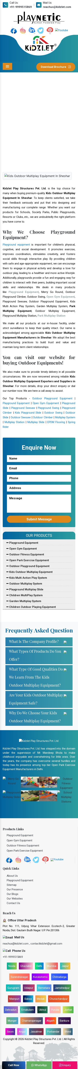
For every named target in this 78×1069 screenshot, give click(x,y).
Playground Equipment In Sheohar (43, 136)
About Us (12, 875)
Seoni (10, 1031)
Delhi (39, 966)
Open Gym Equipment (46, 403)
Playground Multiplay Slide (26, 589)
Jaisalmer (36, 1031)
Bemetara (44, 988)
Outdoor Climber (43, 417)
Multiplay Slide (35, 422)
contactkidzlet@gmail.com (46, 943)
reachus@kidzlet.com (57, 7)
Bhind (68, 1031)
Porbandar (53, 1031)
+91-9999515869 (21, 7)
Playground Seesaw (23, 408)
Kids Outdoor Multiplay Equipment (31, 572)
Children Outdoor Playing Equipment (32, 607)
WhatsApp (40, 1065)
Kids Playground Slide (28, 412)
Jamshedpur (62, 988)
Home (15, 136)
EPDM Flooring (56, 422)
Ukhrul (42, 1009)
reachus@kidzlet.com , (16, 943)
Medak (41, 998)
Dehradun (11, 1009)
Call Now (13, 1065)
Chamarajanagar (31, 1020)
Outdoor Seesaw (21, 417)
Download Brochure (54, 67)
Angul (22, 1031)
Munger (12, 1020)
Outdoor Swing (53, 412)
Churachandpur (59, 998)
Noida (11, 966)
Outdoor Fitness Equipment (26, 554)
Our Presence (15, 889)
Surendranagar (19, 977)
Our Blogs (12, 894)
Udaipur (28, 988)
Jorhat (68, 1009)
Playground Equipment (16, 403)
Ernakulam (27, 1009)
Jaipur (65, 966)
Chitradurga (59, 977)
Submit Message (39, 519)
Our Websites (15, 898)
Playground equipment (16, 244)
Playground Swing (48, 408)
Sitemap (12, 885)
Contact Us (13, 903)
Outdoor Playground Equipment (52, 398)
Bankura (64, 1020)
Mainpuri (14, 998)
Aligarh (50, 1020)
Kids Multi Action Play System (28, 577)
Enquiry (66, 1065)
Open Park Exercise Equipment (29, 560)
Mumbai (51, 966)
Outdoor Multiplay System (25, 583)
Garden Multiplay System (25, 601)
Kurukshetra (40, 977)
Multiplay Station (14, 422)
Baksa (28, 998)
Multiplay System (65, 417)
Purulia (55, 1009)
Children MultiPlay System (26, 595)
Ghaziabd (25, 966)
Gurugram (13, 988)
